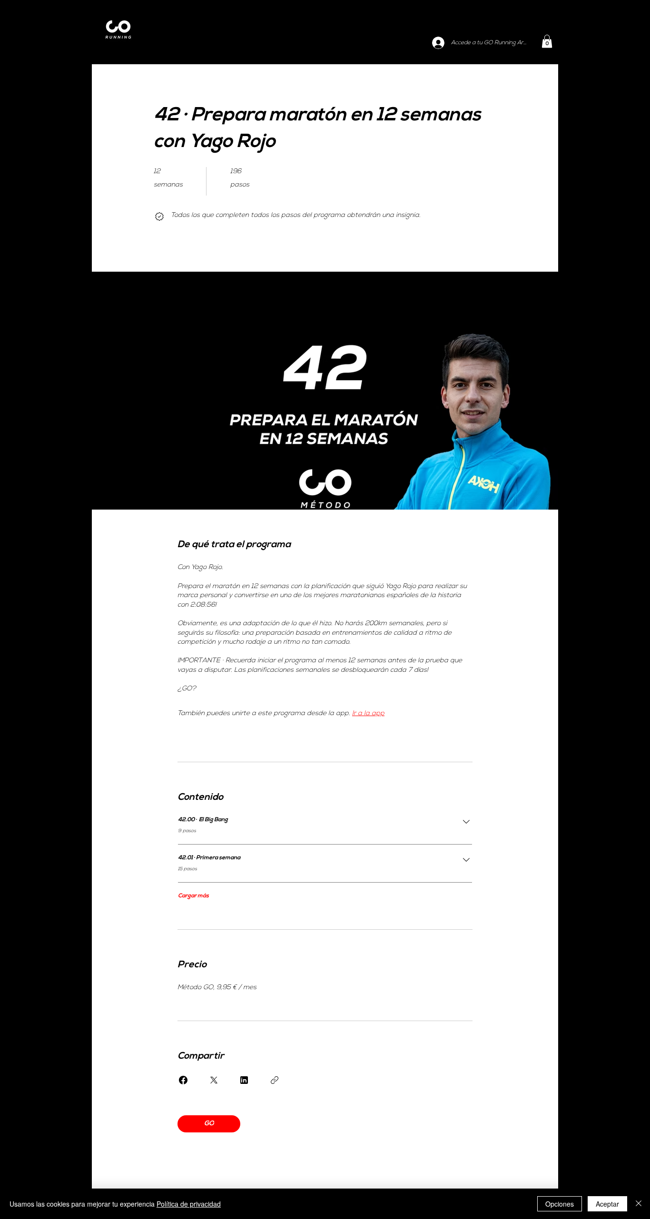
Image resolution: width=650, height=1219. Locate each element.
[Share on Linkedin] (244, 1080)
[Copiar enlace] (274, 1080)
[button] (547, 41)
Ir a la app (368, 713)
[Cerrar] (638, 1203)
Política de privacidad (189, 1204)
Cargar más (193, 896)
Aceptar (607, 1204)
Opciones (559, 1204)
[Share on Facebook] (183, 1080)
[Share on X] (213, 1080)
